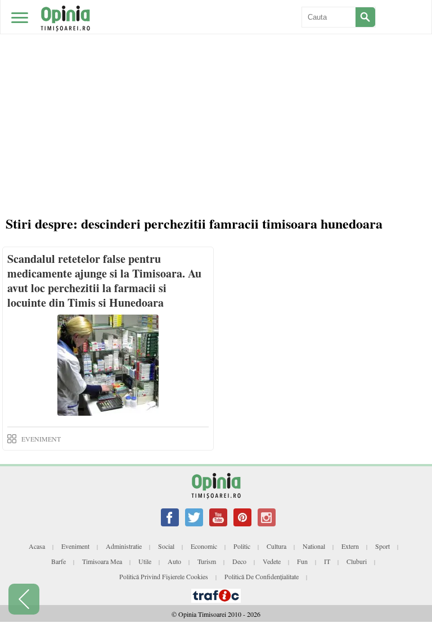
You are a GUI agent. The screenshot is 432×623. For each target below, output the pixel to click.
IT (327, 561)
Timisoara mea (102, 561)
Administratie (124, 546)
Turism (206, 561)
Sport (382, 546)
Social (166, 546)
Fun (302, 561)
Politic (241, 546)
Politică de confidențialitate (261, 576)
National (314, 546)
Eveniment (75, 546)
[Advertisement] (216, 84)
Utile (144, 561)
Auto (174, 561)
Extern (350, 546)
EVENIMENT (41, 438)
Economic (204, 546)
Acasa (37, 546)
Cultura (276, 546)
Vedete (272, 561)
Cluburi (356, 561)
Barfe (58, 561)
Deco (239, 561)
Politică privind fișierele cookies (163, 576)
